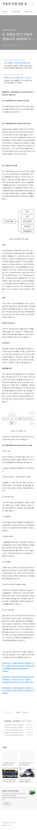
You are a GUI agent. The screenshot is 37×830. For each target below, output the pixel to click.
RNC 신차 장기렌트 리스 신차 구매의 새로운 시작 (17, 78)
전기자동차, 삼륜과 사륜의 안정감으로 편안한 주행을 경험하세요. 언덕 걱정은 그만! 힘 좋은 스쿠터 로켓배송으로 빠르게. (18, 67)
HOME (4, 12)
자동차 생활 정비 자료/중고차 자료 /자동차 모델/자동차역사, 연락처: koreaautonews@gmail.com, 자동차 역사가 (14, 796)
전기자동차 (16, 721)
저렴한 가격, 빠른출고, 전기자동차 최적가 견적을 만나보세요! (18, 81)
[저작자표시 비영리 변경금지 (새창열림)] (25, 712)
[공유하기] (8, 712)
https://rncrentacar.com (12, 75)
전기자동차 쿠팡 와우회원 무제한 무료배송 (18, 63)
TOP (33, 823)
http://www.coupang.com (12, 60)
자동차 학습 (7, 721)
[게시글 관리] (11, 712)
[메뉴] (33, 4)
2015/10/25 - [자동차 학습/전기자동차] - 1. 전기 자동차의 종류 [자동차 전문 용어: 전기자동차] (18, 690)
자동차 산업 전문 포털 (16, 4)
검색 (28, 4)
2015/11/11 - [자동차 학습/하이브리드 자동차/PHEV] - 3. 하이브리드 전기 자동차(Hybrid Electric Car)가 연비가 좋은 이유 (18, 679)
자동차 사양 (28, 12)
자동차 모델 (16, 12)
